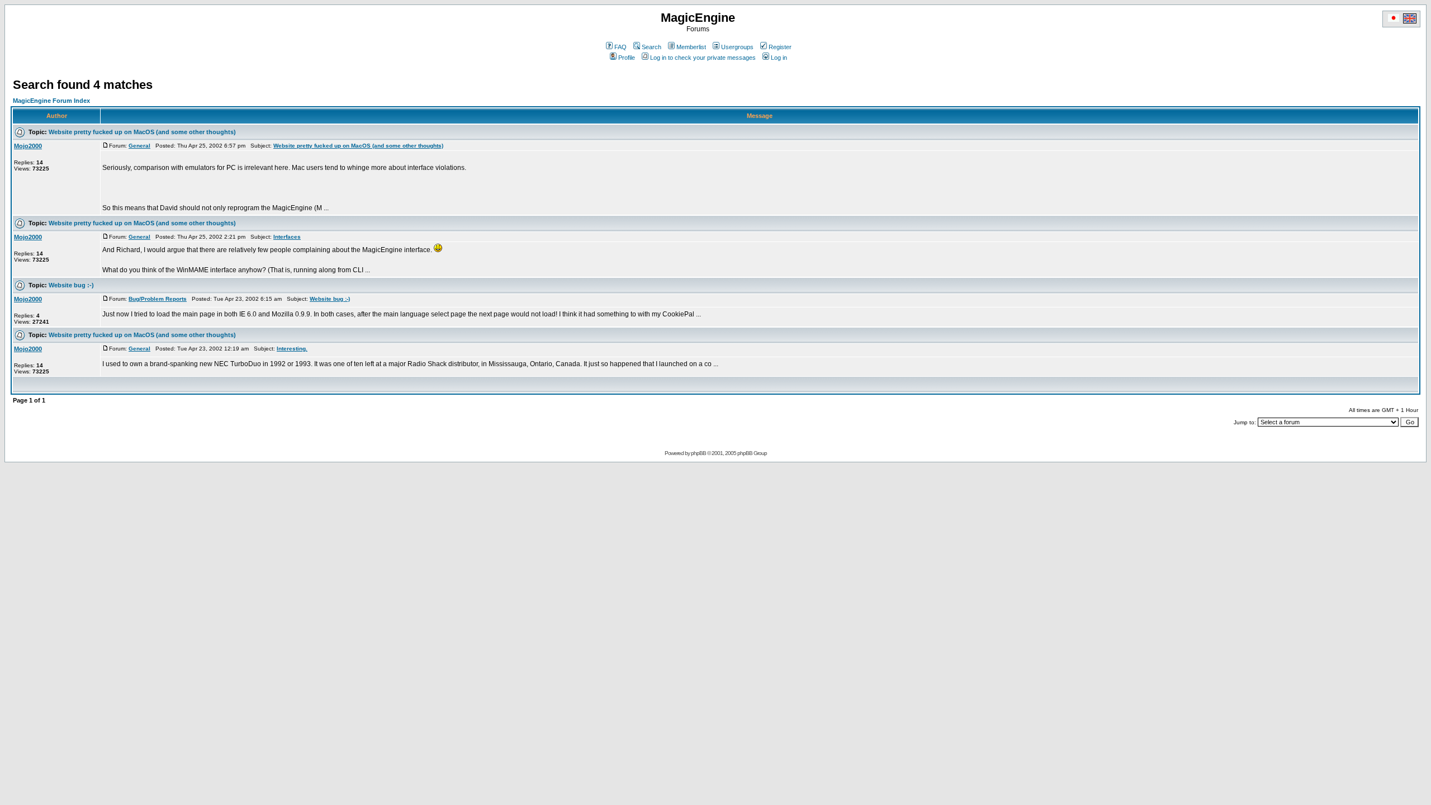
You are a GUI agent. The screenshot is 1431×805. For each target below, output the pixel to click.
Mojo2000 (28, 146)
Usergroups (737, 47)
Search (651, 47)
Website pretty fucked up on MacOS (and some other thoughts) (142, 132)
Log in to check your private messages (703, 57)
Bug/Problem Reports (158, 299)
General (139, 146)
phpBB (698, 453)
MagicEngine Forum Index (51, 100)
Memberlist (691, 47)
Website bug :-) (71, 285)
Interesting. (292, 348)
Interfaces (287, 237)
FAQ (620, 47)
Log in (779, 57)
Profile (626, 57)
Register (780, 47)
